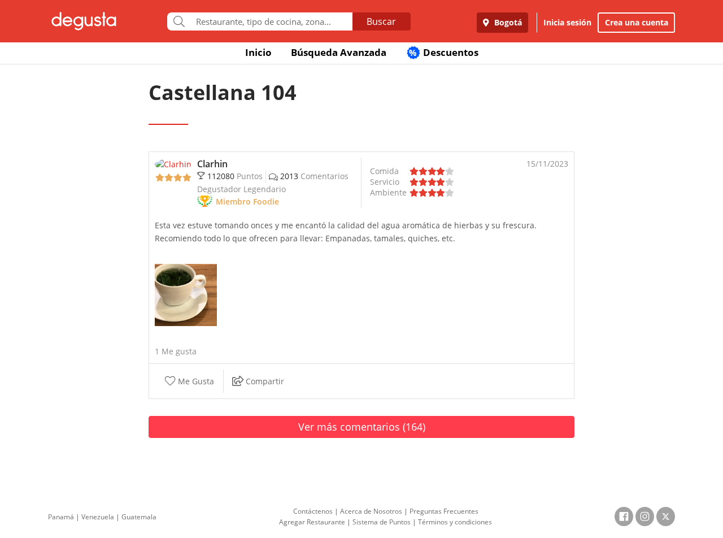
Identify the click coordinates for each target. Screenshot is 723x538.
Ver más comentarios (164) (361, 426)
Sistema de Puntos (381, 522)
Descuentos (443, 52)
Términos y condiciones (455, 522)
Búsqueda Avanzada (338, 52)
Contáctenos (313, 511)
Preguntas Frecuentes (444, 511)
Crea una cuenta (636, 22)
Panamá (61, 517)
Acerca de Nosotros (371, 511)
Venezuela (97, 517)
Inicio (258, 52)
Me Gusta (195, 381)
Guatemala (138, 517)
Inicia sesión (567, 22)
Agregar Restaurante (312, 522)
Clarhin (212, 164)
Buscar (381, 21)
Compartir (263, 381)
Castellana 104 (223, 92)
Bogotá (507, 22)
